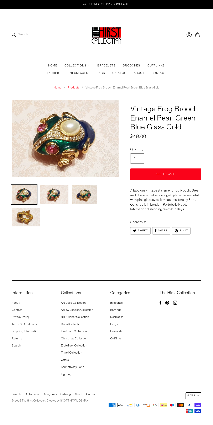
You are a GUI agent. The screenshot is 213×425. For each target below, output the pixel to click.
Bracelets (106, 65)
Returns (17, 338)
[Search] (14, 35)
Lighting (66, 374)
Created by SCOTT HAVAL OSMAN (67, 400)
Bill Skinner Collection (75, 317)
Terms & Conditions (24, 324)
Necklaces (79, 73)
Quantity (136, 149)
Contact (159, 73)
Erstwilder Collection (74, 345)
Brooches (131, 65)
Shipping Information (25, 331)
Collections (75, 65)
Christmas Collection (74, 338)
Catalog (119, 73)
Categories (50, 394)
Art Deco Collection (73, 302)
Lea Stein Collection (74, 331)
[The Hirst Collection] (106, 34)
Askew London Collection (77, 309)
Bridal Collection (71, 324)
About (139, 73)
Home (52, 65)
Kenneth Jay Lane (72, 367)
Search (16, 345)
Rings (100, 73)
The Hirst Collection (147, 101)
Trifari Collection (71, 352)
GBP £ (191, 395)
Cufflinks (156, 65)
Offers (65, 360)
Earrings (55, 73)
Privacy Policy (21, 317)
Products (73, 87)
